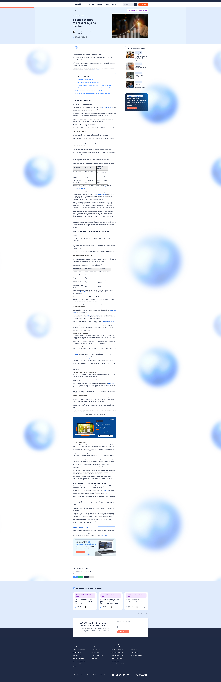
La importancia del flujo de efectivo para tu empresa (94, 85)
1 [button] (138, 613)
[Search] (135, 4)
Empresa (99, 4)
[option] (85, 602)
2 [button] (141, 613)
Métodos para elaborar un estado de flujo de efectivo (94, 88)
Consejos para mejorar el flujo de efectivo (90, 91)
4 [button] (146, 613)
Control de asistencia (78, 664)
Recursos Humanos (77, 655)
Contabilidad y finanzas (79, 15)
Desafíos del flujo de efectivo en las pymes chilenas (93, 94)
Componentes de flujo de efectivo (88, 82)
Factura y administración (79, 649)
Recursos (114, 4)
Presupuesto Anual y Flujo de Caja (138, 10)
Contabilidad (76, 647)
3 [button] (144, 613)
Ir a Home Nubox (77, 0)
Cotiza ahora (143, 4)
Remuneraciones (77, 652)
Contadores (91, 4)
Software (107, 4)
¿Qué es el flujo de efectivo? (86, 79)
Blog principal (77, 10)
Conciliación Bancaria (78, 658)
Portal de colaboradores (79, 661)
